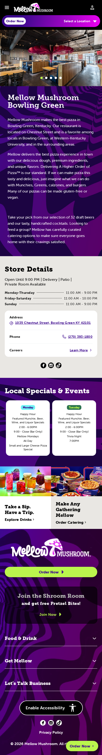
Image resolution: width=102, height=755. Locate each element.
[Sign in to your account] (92, 8)
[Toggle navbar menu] (7, 7)
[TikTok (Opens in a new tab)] (58, 365)
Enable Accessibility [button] (45, 707)
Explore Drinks (18, 519)
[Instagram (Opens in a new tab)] (51, 365)
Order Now (80, 746)
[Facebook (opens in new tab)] (43, 723)
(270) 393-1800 (80, 337)
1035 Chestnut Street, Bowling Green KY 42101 (53, 323)
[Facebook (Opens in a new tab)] (43, 365)
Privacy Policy (51, 732)
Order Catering (69, 522)
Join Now (47, 614)
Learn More (79, 350)
